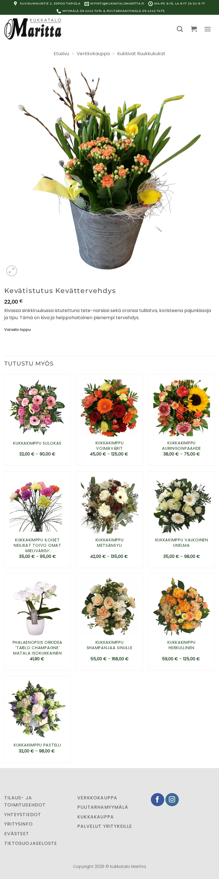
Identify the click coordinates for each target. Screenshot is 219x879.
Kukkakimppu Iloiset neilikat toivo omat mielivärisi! (37, 545)
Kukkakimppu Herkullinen (181, 645)
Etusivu (61, 53)
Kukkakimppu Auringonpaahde (181, 445)
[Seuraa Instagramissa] (172, 799)
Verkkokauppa (93, 53)
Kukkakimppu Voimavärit (110, 445)
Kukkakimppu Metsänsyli (110, 542)
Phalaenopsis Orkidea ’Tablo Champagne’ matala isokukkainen (37, 648)
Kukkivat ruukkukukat (141, 53)
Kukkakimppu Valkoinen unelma (181, 542)
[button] (180, 29)
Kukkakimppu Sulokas (37, 443)
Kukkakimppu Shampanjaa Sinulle (110, 645)
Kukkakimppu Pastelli (37, 745)
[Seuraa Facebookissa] (157, 799)
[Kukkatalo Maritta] (32, 29)
